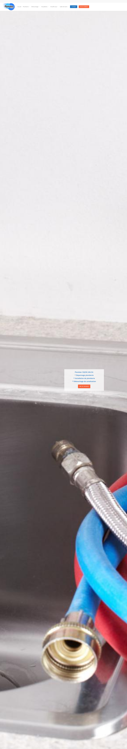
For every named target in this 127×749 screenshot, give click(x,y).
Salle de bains (63, 6)
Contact (74, 6)
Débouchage (34, 6)
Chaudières (44, 6)
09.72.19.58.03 (84, 6)
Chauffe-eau (53, 6)
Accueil (19, 6)
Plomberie (26, 6)
